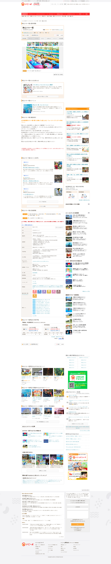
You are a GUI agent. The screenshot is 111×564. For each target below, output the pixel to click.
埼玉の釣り (43, 496)
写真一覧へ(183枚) (59, 74)
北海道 (28, 16)
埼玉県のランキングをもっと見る (77, 423)
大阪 (56, 16)
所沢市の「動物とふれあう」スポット (73, 438)
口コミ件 (61, 29)
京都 (58, 16)
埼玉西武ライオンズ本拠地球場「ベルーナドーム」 (41, 285)
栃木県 (73, 426)
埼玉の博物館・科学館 (47, 507)
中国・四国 (64, 16)
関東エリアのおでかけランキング (29, 480)
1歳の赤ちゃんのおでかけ (83, 357)
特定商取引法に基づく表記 (40, 553)
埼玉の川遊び (24, 504)
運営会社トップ (63, 544)
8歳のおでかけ (71, 367)
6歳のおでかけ (71, 365)
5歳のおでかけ (83, 362)
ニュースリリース (38, 550)
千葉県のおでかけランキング (53, 481)
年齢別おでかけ (60, 14)
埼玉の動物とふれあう (39, 499)
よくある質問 (50, 546)
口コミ (42, 38)
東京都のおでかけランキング (28, 482)
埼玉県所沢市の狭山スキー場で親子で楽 (43, 308)
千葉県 (83, 426)
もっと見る (34, 315)
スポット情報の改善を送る (27, 225)
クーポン (36, 38)
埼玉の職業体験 (52, 499)
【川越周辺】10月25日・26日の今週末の (43, 313)
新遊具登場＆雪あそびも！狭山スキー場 (43, 299)
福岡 (72, 16)
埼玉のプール (52, 496)
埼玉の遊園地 (24, 496)
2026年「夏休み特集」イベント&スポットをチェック (31, 515)
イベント (31, 14)
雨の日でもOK (72, 4)
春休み (68, 4)
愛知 (45, 16)
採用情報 (62, 550)
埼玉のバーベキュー (36, 496)
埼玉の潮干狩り (47, 510)
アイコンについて (25, 294)
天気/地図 (61, 38)
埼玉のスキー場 (32, 510)
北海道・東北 (24, 16)
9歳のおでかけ (83, 367)
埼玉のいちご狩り (54, 510)
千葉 (38, 16)
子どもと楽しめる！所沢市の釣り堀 (73, 447)
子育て (80, 14)
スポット (24, 14)
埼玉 (40, 16)
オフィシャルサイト (59, 227)
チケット (30, 38)
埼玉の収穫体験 (46, 499)
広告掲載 (37, 548)
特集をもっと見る (86, 291)
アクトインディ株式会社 (74, 542)
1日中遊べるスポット (86, 4)
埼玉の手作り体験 (31, 499)
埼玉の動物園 (30, 496)
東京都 (87, 426)
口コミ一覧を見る (42, 201)
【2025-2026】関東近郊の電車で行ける (43, 305)
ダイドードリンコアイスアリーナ (42, 286)
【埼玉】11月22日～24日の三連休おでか (43, 310)
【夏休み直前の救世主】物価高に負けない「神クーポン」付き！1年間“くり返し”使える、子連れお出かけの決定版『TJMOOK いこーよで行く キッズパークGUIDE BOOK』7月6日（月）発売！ (45, 529)
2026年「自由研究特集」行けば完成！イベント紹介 (31, 516)
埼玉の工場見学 (25, 499)
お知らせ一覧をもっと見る (42, 96)
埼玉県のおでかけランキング (41, 481)
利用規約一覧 (37, 546)
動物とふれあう (79, 4)
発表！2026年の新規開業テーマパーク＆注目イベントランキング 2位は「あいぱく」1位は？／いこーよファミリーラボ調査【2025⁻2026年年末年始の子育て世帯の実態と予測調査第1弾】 (45, 533)
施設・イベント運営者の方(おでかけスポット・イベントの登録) (39, 520)
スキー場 (34, 281)
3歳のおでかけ (83, 360)
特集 (86, 14)
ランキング (51, 14)
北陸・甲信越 (49, 16)
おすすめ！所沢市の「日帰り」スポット (74, 436)
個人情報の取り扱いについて (78, 519)
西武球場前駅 (35, 272)
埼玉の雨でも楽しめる (26, 507)
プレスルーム (50, 548)
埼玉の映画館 (40, 507)
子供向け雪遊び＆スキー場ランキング (42, 307)
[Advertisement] (43, 154)
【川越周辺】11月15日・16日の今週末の (43, 311)
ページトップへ (86, 490)
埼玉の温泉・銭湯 (25, 510)
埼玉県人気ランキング (27, 32)
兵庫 (60, 16)
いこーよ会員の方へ (77, 530)
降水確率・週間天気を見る (57, 336)
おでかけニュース (71, 14)
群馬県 (76, 426)
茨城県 (70, 426)
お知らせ (49, 38)
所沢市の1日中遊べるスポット (72, 444)
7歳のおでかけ (83, 365)
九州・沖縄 (69, 16)
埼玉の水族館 (59, 507)
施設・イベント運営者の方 (40, 544)
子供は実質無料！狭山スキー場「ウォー (43, 301)
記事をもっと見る (42, 470)
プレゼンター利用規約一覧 (52, 544)
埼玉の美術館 (54, 507)
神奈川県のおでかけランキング (41, 482)
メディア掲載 (50, 550)
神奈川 (35, 16)
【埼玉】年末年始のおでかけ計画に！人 (43, 304)
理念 (61, 546)
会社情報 (74, 548)
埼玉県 (80, 426)
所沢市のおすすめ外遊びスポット (72, 449)
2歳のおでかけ (71, 360)
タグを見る (34, 283)
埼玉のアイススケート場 (39, 510)
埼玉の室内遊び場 (34, 507)
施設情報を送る (35, 35)
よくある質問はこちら (78, 528)
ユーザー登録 (24, 520)
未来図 (74, 546)
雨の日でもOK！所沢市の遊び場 (72, 441)
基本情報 (24, 38)
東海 (43, 16)
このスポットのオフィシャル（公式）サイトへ (41, 261)
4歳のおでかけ (71, 362)
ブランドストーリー (76, 544)
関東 (31, 16)
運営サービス (63, 548)
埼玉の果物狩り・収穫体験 (27, 511)
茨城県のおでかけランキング (43, 480)
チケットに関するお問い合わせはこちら (78, 527)
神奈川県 (77, 428)
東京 (33, 16)
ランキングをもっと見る (85, 430)
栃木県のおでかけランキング (55, 480)
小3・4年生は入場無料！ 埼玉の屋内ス (43, 302)
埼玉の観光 (57, 496)
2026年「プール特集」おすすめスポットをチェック (51, 515)
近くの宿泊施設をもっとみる (42, 421)
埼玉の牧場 (47, 496)
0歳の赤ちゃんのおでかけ (71, 357)
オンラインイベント (41, 14)
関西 (54, 16)
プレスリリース (76, 550)
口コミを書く (26, 35)
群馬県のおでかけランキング (28, 481)
